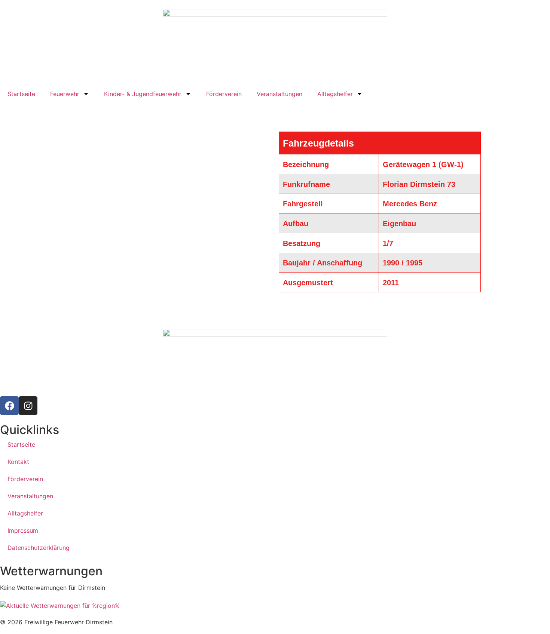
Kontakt (18, 461)
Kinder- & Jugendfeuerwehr (142, 94)
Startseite (21, 94)
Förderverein (224, 94)
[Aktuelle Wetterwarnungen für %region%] (275, 605)
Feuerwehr (64, 94)
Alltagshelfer (335, 94)
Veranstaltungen (279, 94)
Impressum (22, 530)
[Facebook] (9, 405)
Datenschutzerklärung (38, 547)
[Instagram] (28, 405)
